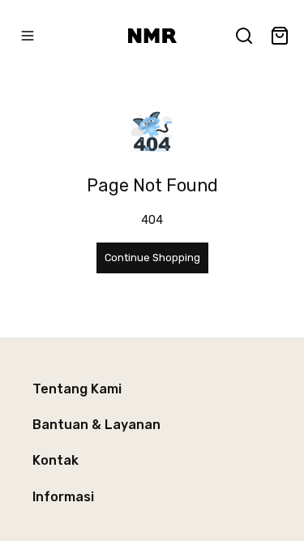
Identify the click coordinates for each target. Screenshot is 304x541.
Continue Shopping (152, 257)
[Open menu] (27, 36)
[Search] (244, 35)
